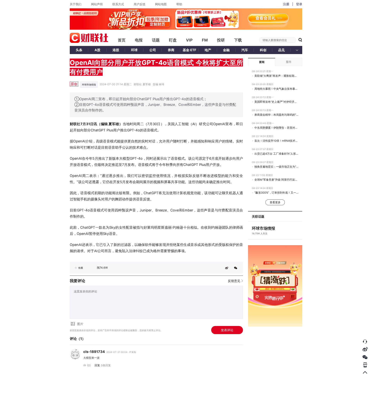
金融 (226, 50)
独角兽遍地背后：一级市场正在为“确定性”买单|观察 (276, 166)
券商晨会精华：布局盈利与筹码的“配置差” (276, 114)
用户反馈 (139, 4)
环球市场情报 (89, 84)
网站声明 (97, 4)
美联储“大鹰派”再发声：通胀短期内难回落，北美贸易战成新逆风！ (276, 75)
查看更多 (275, 202)
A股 (97, 50)
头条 (79, 50)
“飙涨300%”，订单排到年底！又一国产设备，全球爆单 (276, 192)
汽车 (244, 50)
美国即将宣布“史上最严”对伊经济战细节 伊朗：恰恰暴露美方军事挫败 (276, 101)
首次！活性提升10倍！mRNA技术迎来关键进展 (276, 140)
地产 (208, 50)
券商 (171, 50)
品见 (281, 50)
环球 (134, 50)
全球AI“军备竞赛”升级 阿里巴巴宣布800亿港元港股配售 (276, 179)
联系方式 (118, 4)
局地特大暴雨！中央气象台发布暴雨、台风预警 (276, 88)
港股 (116, 50)
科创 (263, 50)
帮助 (179, 4)
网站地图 (161, 4)
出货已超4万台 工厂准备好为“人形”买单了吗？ (276, 153)
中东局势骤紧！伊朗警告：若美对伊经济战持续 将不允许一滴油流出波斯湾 (276, 127)
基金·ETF (189, 50)
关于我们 (75, 4)
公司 (152, 50)
